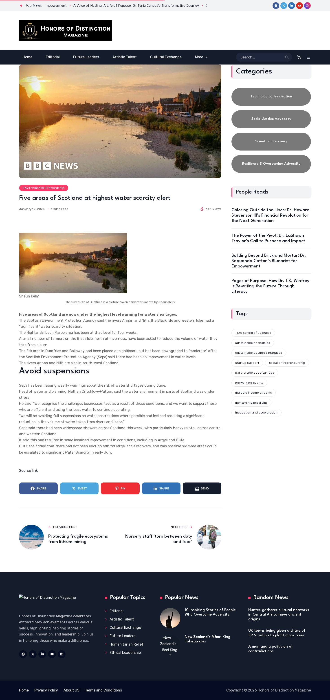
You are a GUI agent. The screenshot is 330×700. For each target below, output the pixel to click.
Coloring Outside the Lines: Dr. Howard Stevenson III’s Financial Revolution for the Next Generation (270, 215)
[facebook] (276, 5)
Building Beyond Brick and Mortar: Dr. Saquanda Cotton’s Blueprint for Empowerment (268, 261)
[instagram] (307, 5)
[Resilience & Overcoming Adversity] (271, 164)
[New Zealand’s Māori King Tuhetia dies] (170, 645)
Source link (28, 470)
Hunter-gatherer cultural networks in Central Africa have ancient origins (278, 614)
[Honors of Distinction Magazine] (65, 30)
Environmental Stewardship (43, 188)
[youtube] (299, 5)
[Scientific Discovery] (271, 142)
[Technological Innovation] (271, 97)
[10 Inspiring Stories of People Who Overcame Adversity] (170, 618)
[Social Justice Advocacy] (271, 119)
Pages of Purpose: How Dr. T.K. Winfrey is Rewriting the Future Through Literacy (270, 286)
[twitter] (283, 5)
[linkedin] (291, 5)
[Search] (287, 57)
